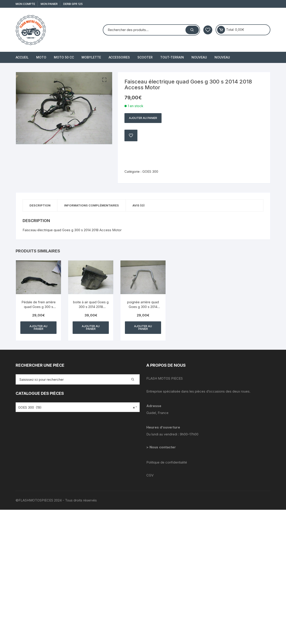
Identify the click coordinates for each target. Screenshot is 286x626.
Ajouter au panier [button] (38, 327)
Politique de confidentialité (166, 462)
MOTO (41, 57)
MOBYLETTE (91, 57)
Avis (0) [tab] (138, 205)
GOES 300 (150, 171)
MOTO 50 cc (64, 57)
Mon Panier (49, 4)
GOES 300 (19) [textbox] (76, 407)
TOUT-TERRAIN (172, 57)
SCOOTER (145, 57)
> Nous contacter (161, 447)
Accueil (22, 57)
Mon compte (25, 4)
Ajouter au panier (143, 118)
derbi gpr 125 (73, 4)
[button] (104, 80)
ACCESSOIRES (119, 57)
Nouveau (199, 57)
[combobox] (78, 407)
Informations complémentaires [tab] (91, 205)
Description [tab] (39, 205)
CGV (150, 475)
